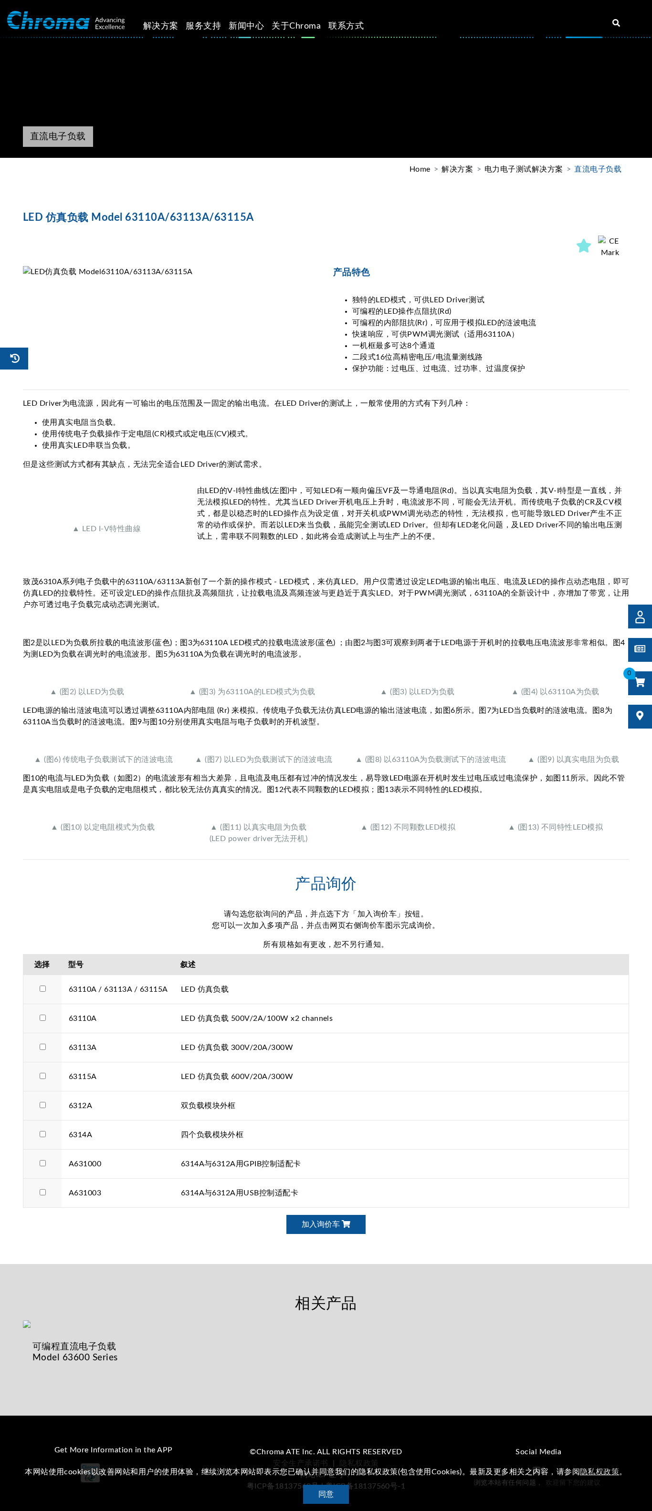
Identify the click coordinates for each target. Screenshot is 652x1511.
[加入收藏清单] (584, 247)
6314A (80, 1135)
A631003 (85, 1193)
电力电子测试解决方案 (523, 169)
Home (420, 169)
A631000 (85, 1164)
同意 (326, 1494)
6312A (80, 1106)
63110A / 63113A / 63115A (118, 989)
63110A (83, 1018)
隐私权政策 (599, 1472)
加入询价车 (322, 1224)
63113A (83, 1047)
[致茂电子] (66, 20)
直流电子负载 (597, 169)
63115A (83, 1076)
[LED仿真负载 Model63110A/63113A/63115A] (171, 272)
